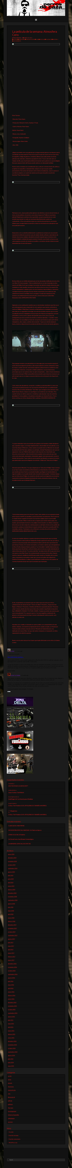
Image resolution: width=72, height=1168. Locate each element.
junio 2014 (11, 1062)
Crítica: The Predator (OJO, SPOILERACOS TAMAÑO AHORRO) (27, 805)
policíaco (48, 39)
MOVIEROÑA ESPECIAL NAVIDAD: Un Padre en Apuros (25, 830)
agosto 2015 (11, 1016)
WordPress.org (13, 1142)
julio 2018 (10, 907)
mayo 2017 (11, 946)
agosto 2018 (11, 903)
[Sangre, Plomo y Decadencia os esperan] (36, 8)
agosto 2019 (11, 872)
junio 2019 (11, 879)
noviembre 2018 (12, 896)
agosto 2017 (11, 939)
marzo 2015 (11, 1030)
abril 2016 (10, 988)
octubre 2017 (11, 932)
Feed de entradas (13, 1135)
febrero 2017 (11, 956)
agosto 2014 (11, 1055)
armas (9, 1079)
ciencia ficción (30, 39)
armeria (10, 1083)
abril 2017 (10, 949)
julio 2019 (10, 875)
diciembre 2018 (12, 893)
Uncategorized (12, 1111)
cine (37, 39)
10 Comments (17, 41)
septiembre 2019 (12, 868)
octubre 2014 (11, 1048)
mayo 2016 (11, 985)
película (41, 39)
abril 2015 (10, 1027)
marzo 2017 (11, 953)
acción (15, 39)
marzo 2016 (11, 992)
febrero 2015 (11, 1034)
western (55, 39)
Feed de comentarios (14, 1139)
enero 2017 (11, 960)
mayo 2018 (11, 910)
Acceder (11, 1132)
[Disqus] (36, 670)
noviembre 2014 (12, 1045)
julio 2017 (10, 942)
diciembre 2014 (12, 1041)
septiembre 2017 (12, 935)
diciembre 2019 (12, 858)
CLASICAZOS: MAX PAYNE (16, 825)
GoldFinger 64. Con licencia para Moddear (20, 799)
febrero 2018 (11, 921)
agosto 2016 (11, 978)
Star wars (10, 1108)
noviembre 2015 (12, 1006)
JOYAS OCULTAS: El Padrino (16, 834)
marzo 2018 (11, 918)
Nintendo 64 (11, 1097)
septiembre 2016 (12, 974)
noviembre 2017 (12, 928)
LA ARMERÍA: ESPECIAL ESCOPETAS (19, 843)
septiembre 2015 (12, 1013)
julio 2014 (10, 1059)
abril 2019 (10, 882)
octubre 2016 (11, 970)
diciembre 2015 (12, 1002)
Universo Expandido (13, 1115)
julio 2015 (10, 1020)
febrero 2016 (11, 995)
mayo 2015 (11, 1023)
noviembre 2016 (12, 967)
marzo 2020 (11, 854)
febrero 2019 (11, 889)
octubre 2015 (11, 1009)
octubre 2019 (11, 865)
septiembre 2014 (12, 1052)
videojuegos (11, 1118)
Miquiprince (13, 811)
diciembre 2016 (12, 963)
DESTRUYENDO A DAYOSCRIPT (18, 786)
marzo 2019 (11, 886)
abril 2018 (10, 914)
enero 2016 (11, 999)
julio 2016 (10, 981)
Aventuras (21, 39)
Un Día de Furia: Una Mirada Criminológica (20, 839)
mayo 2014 (11, 1066)
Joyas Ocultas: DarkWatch (16, 792)
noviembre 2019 (12, 861)
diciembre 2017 (12, 925)
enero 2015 (11, 1037)
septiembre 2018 (12, 900)
